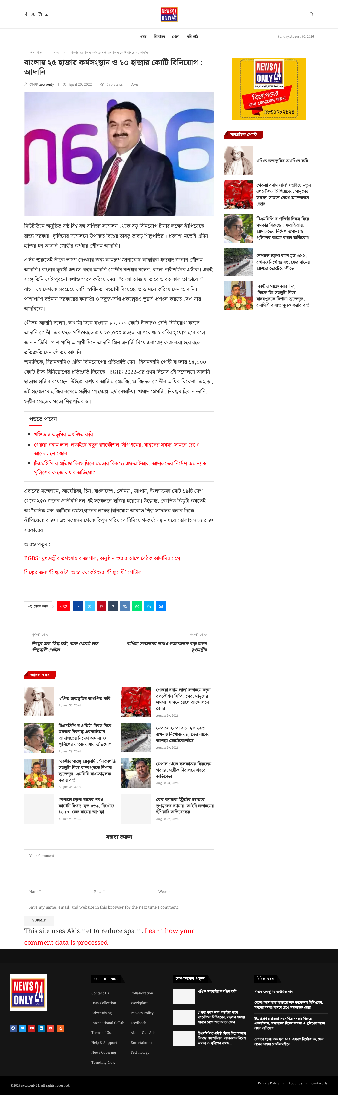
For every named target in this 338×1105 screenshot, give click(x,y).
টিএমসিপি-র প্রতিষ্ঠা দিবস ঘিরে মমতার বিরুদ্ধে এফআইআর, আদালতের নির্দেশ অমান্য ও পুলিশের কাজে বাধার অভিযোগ (85, 735)
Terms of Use (101, 1033)
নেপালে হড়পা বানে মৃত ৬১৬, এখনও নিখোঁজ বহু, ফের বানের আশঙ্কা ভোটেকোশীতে (183, 734)
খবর (143, 37)
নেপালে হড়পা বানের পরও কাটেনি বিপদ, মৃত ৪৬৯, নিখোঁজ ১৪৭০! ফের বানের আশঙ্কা (86, 806)
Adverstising (101, 1013)
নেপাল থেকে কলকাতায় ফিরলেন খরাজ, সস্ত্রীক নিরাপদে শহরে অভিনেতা (183, 770)
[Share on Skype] (149, 606)
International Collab (107, 1023)
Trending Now (103, 1062)
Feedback (138, 1023)
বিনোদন (159, 37)
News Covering (103, 1052)
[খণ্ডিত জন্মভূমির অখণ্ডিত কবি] (39, 701)
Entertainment (143, 1043)
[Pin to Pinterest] (101, 606)
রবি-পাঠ (192, 37)
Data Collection (103, 1003)
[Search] (311, 15)
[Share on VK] (125, 606)
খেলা (175, 37)
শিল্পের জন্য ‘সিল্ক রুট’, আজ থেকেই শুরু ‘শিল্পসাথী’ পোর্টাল (83, 572)
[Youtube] (46, 14)
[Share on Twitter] (90, 606)
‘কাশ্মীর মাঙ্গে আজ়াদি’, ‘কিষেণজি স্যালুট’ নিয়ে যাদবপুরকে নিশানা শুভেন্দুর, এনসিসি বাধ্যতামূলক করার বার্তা (87, 771)
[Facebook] (26, 14)
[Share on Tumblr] (113, 606)
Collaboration (142, 993)
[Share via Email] (161, 606)
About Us (295, 1083)
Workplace (139, 1003)
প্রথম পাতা (36, 52)
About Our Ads (143, 1033)
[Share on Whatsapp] (137, 606)
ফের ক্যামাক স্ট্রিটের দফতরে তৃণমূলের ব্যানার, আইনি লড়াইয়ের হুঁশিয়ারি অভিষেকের (185, 806)
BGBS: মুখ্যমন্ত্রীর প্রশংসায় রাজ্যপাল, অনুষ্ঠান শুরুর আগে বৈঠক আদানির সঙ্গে (102, 558)
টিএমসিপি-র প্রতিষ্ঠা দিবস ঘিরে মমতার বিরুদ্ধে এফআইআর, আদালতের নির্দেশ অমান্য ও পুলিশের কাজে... (222, 1038)
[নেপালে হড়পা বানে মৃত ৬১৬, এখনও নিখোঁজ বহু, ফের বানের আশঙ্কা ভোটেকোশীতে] (136, 737)
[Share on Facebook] (78, 606)
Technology (140, 1052)
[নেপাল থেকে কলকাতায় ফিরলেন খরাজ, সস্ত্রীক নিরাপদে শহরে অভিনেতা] (136, 773)
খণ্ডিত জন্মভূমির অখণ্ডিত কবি (63, 435)
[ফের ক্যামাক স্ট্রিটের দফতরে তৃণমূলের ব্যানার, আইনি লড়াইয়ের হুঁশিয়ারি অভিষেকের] (136, 809)
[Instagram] (40, 14)
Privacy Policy (142, 1013)
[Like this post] (65, 606)
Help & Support (104, 1043)
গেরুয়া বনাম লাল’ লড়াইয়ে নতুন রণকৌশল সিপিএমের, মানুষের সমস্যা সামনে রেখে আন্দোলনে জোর (183, 699)
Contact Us (100, 993)
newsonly (47, 84)
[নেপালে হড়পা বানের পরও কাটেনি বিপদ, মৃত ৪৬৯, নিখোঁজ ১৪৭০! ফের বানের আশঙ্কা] (39, 809)
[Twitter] (33, 14)
